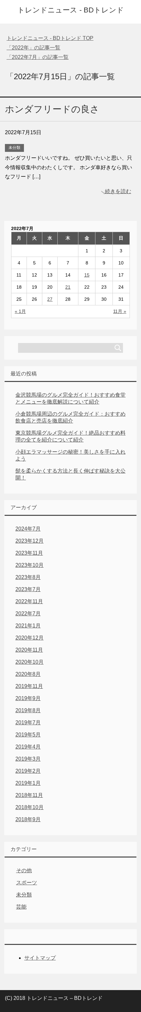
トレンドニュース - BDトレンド (70, 10)
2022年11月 (29, 601)
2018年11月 (29, 795)
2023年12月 (29, 541)
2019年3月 (28, 759)
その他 (24, 870)
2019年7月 (28, 722)
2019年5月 (28, 734)
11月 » (119, 311)
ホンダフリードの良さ (52, 109)
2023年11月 (29, 553)
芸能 (21, 907)
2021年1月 (28, 625)
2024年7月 (28, 529)
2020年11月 (29, 650)
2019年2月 (28, 771)
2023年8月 (28, 577)
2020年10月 (29, 662)
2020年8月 (28, 674)
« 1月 (20, 311)
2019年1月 (28, 783)
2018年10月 (29, 807)
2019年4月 (28, 747)
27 (49, 299)
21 (67, 287)
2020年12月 (29, 638)
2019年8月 (28, 710)
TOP (50, 38)
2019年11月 (29, 686)
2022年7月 (28, 613)
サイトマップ (40, 958)
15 (87, 275)
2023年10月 (29, 565)
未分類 (14, 147)
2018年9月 (28, 819)
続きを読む (118, 191)
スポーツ (26, 882)
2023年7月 (28, 589)
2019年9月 (28, 698)
